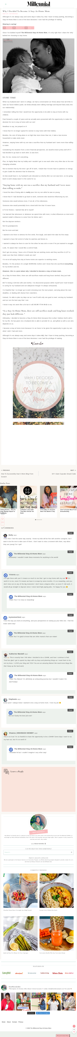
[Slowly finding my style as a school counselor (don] (38, 1002)
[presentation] (8, 497)
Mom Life (5, 13)
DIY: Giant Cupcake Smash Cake (64, 472)
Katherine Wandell (16, 654)
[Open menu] (5, 4)
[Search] (71, 852)
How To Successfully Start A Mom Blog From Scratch (17, 474)
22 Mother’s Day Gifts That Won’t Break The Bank (27, 511)
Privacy (20, 1022)
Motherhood (13, 13)
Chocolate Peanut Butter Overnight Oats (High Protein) (17, 910)
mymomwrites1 (15, 617)
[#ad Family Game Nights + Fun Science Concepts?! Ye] (23, 1002)
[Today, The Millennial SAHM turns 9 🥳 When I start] (8, 1002)
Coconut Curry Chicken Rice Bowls (48, 910)
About (9, 1022)
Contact (14, 1022)
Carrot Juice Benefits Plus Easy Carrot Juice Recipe (52, 953)
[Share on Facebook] (2, 517)
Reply (70, 533)
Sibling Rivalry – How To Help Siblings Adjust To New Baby (8, 511)
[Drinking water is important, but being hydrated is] (69, 1002)
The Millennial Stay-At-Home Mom (28, 554)
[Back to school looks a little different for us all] (53, 1002)
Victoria (12, 575)
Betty (11, 535)
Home (3, 1022)
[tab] (35, 519)
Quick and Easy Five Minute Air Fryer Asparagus (15, 953)
